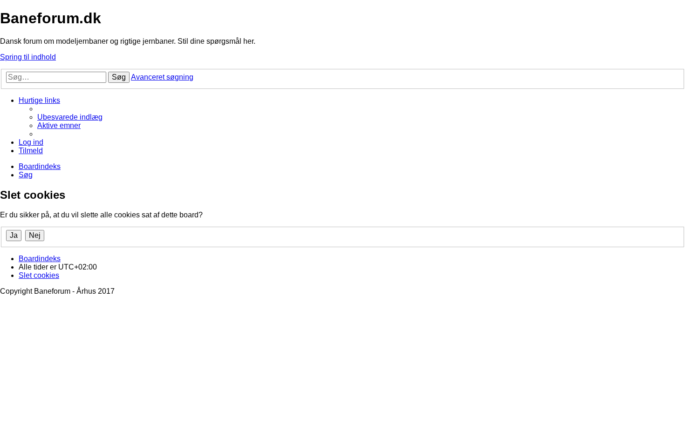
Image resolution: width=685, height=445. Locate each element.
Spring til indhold (28, 57)
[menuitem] (70, 117)
